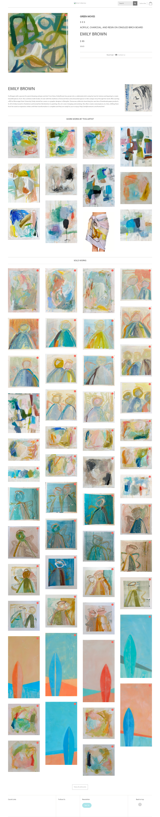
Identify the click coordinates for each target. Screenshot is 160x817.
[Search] (135, 3)
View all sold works (80, 787)
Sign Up (86, 805)
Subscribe (143, 3)
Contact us (121, 55)
